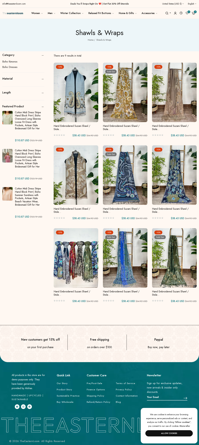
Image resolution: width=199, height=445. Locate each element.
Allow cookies (169, 433)
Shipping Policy (95, 395)
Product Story (64, 389)
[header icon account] (175, 13)
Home (90, 39)
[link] (37, 13)
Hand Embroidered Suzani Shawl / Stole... (72, 127)
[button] (94, 68)
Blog (118, 402)
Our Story (62, 383)
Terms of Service (125, 383)
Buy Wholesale (65, 402)
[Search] (167, 13)
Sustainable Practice (68, 395)
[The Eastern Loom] (12, 13)
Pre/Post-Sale (94, 383)
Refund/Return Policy (98, 402)
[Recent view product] (181, 13)
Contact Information (127, 395)
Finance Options (96, 389)
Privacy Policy (124, 389)
